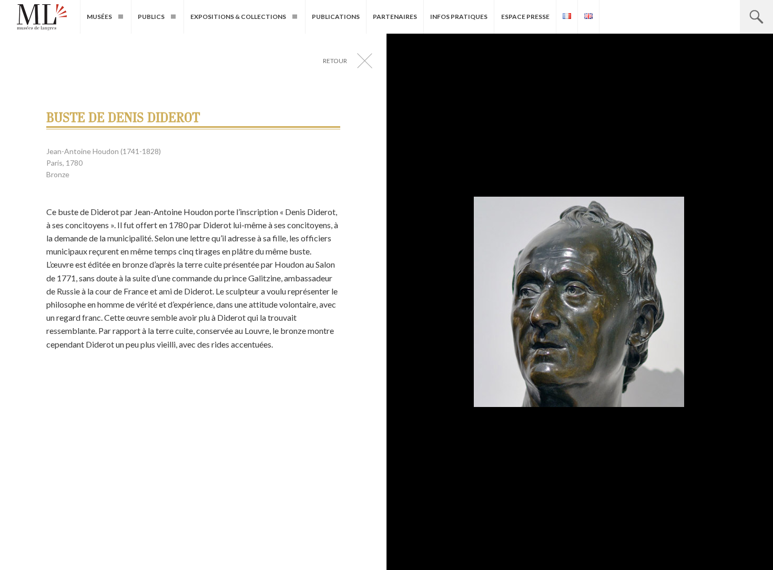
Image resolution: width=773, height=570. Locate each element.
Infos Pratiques (458, 17)
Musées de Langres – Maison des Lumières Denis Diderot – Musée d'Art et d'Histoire (42, 17)
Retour (335, 61)
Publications (336, 17)
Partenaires (395, 17)
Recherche (756, 17)
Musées (99, 17)
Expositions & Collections (238, 17)
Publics (151, 17)
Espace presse (525, 17)
